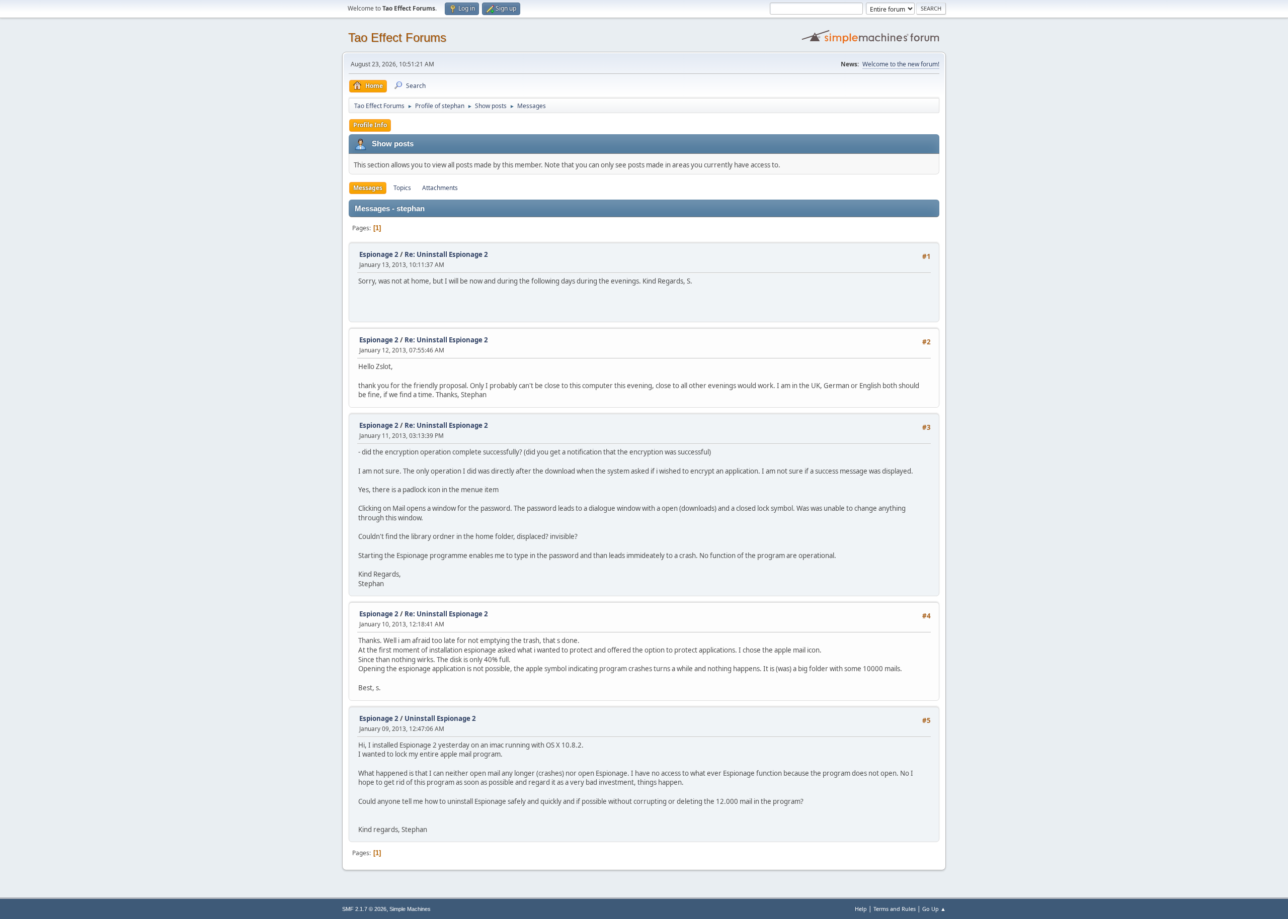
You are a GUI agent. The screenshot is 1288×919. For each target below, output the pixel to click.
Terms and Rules (894, 908)
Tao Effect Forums (397, 37)
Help (861, 908)
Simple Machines (410, 909)
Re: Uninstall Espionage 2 (446, 254)
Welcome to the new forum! (900, 64)
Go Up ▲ (934, 908)
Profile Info (370, 125)
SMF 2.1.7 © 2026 (364, 909)
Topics (402, 187)
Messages (367, 187)
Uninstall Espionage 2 (440, 718)
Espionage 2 (378, 254)
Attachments (440, 187)
